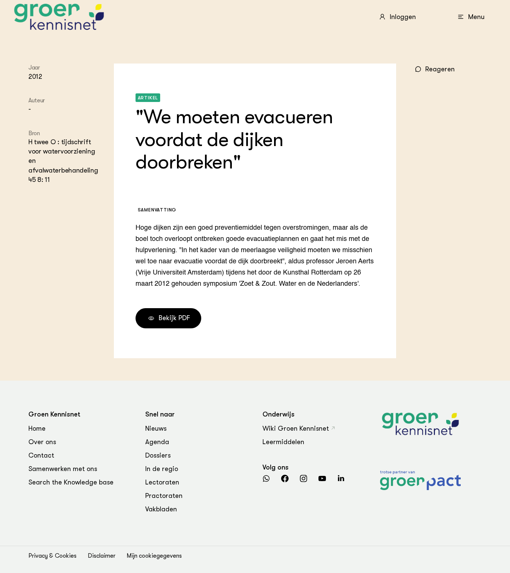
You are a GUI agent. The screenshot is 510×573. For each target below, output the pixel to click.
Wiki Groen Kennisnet (295, 428)
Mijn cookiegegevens (154, 555)
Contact (41, 455)
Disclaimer (101, 555)
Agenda (157, 442)
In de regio (161, 469)
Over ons (42, 442)
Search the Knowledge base (70, 482)
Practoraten (164, 495)
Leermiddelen (283, 442)
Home (37, 428)
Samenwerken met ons (62, 469)
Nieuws (156, 428)
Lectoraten (162, 482)
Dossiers (158, 455)
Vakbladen (161, 509)
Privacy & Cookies (52, 555)
